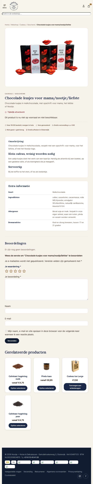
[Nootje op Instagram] (79, 476)
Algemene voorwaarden (56, 472)
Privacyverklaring (75, 472)
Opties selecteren (18, 388)
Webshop (14, 25)
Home (7, 25)
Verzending (28, 472)
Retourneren (40, 472)
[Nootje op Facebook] (85, 476)
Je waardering (13, 266)
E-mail (8, 318)
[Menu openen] (4, 6)
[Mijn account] (83, 6)
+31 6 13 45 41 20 (31, 457)
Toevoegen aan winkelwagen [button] (75, 387)
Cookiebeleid (10, 475)
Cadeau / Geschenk (27, 25)
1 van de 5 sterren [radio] (6, 271)
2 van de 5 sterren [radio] (11, 271)
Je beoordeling (13, 276)
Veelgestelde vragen (13, 472)
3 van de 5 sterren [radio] (15, 271)
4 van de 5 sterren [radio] (20, 271)
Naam (8, 306)
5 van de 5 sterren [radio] (24, 271)
